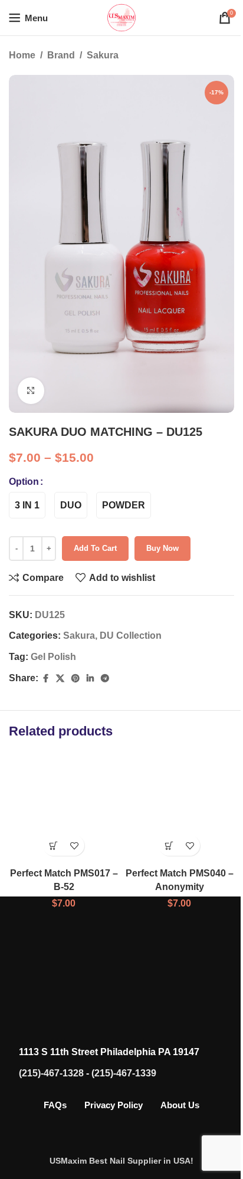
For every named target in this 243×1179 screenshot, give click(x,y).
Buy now (162, 535)
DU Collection (131, 623)
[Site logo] (117, 17)
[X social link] (60, 665)
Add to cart (95, 535)
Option (24, 468)
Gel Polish (53, 644)
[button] (51, 827)
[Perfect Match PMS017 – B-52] (61, 792)
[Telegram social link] (105, 665)
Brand (61, 55)
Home (22, 55)
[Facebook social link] (45, 665)
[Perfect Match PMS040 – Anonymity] (173, 792)
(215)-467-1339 (119, 1055)
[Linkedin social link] (90, 665)
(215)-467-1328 (47, 1055)
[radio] (27, 492)
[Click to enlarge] (31, 377)
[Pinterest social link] (75, 665)
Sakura (103, 55)
